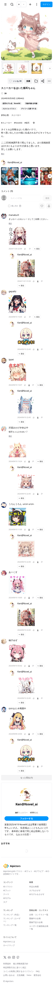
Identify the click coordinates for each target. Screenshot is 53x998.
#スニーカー (6, 122)
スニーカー (16, 115)
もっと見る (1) (26, 777)
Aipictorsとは (9, 941)
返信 (38, 249)
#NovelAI (18, 122)
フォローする (26, 818)
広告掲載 (20, 975)
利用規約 (7, 963)
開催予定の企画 (36, 922)
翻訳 (2, 154)
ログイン (46, 4)
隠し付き (14, 206)
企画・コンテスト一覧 (38, 914)
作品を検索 (34, 886)
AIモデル (7, 898)
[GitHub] (18, 957)
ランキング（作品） (11, 914)
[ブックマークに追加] (36, 81)
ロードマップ (9, 945)
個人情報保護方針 (20, 963)
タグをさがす (35, 890)
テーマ (6, 894)
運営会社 (37, 975)
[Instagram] (13, 957)
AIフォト (7, 890)
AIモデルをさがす (36, 894)
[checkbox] (9, 206)
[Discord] (9, 957)
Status (29, 975)
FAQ (38, 971)
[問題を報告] (30, 249)
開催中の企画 (35, 918)
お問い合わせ (9, 975)
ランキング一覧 (10, 925)
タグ (5, 902)
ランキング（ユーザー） (11, 919)
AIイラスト (8, 886)
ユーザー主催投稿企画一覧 (38, 927)
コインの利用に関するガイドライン (18, 971)
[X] (5, 957)
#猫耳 (26, 122)
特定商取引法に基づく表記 (14, 967)
